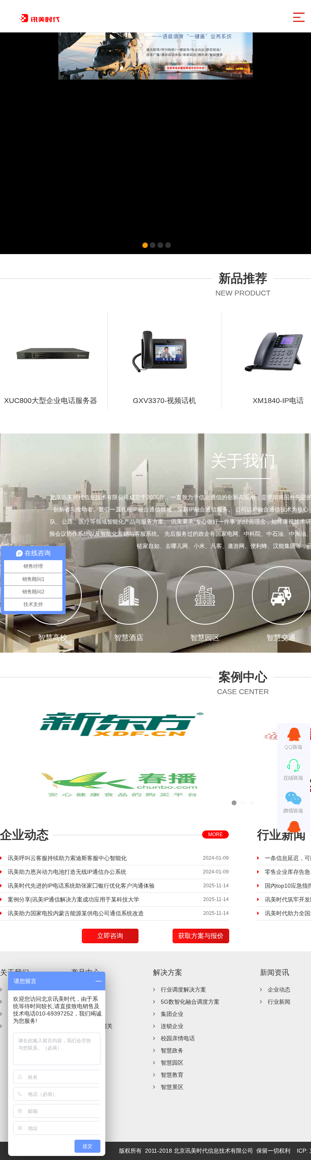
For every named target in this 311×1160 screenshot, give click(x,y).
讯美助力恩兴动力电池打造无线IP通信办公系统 (67, 872)
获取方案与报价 (201, 935)
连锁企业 (172, 1026)
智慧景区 (172, 1087)
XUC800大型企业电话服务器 (50, 401)
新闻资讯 (274, 972)
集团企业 (172, 1014)
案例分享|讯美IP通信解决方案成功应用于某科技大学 (73, 899)
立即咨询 (110, 935)
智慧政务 (172, 1050)
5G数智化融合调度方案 (190, 1001)
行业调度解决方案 (183, 989)
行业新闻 (279, 1001)
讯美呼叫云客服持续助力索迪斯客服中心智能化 (67, 858)
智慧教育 (172, 1075)
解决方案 (167, 972)
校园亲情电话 (178, 1038)
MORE (215, 834)
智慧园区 (172, 1062)
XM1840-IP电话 (278, 401)
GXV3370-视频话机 (164, 401)
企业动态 (279, 989)
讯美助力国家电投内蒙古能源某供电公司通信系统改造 (76, 913)
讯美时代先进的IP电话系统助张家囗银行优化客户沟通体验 (81, 885)
